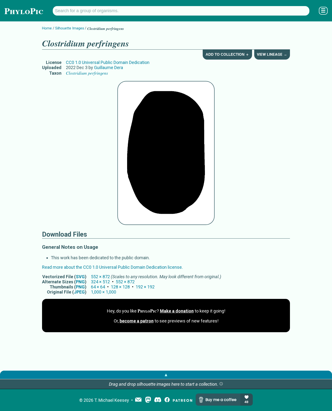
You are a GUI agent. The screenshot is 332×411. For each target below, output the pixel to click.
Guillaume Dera (108, 67)
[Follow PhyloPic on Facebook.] (167, 400)
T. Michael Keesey (111, 400)
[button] (221, 384)
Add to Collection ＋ (227, 54)
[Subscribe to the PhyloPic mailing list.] (138, 400)
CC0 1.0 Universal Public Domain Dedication (107, 62)
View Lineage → (272, 54)
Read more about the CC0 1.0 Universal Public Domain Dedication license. (112, 267)
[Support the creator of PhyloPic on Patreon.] (182, 400)
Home (47, 28)
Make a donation (177, 310)
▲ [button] (166, 374)
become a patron (137, 320)
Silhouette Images (69, 28)
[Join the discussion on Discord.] (157, 400)
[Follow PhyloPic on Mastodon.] (148, 400)
